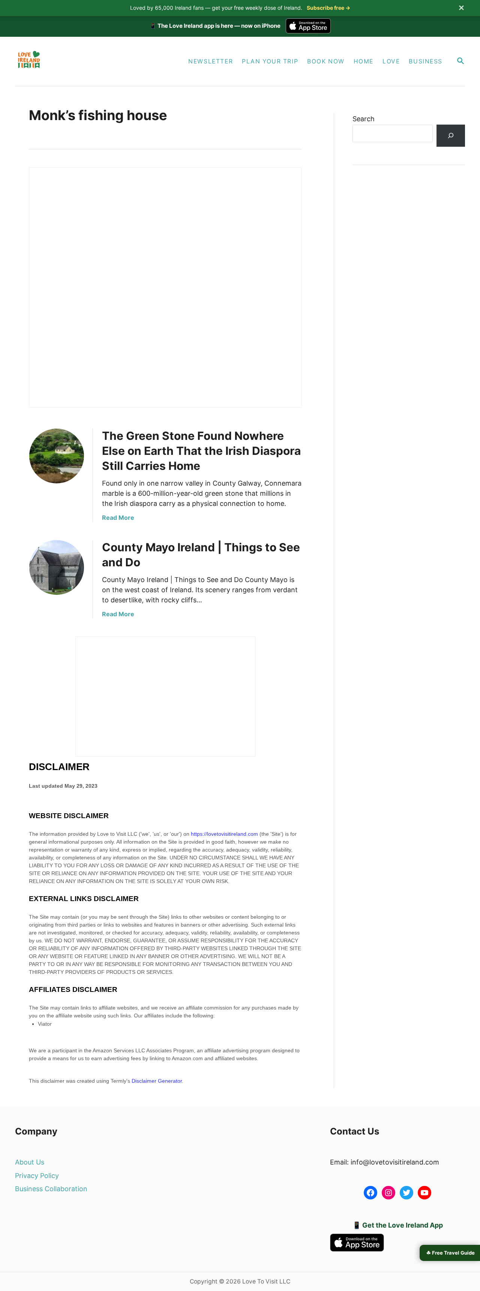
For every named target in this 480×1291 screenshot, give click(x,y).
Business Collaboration (51, 1189)
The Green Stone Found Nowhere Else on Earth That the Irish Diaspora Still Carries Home (201, 450)
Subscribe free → (328, 8)
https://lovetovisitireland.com (224, 834)
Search (363, 119)
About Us (29, 1162)
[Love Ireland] (85, 61)
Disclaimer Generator (157, 1081)
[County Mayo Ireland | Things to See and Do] (56, 567)
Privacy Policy (37, 1176)
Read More (118, 517)
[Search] (450, 136)
